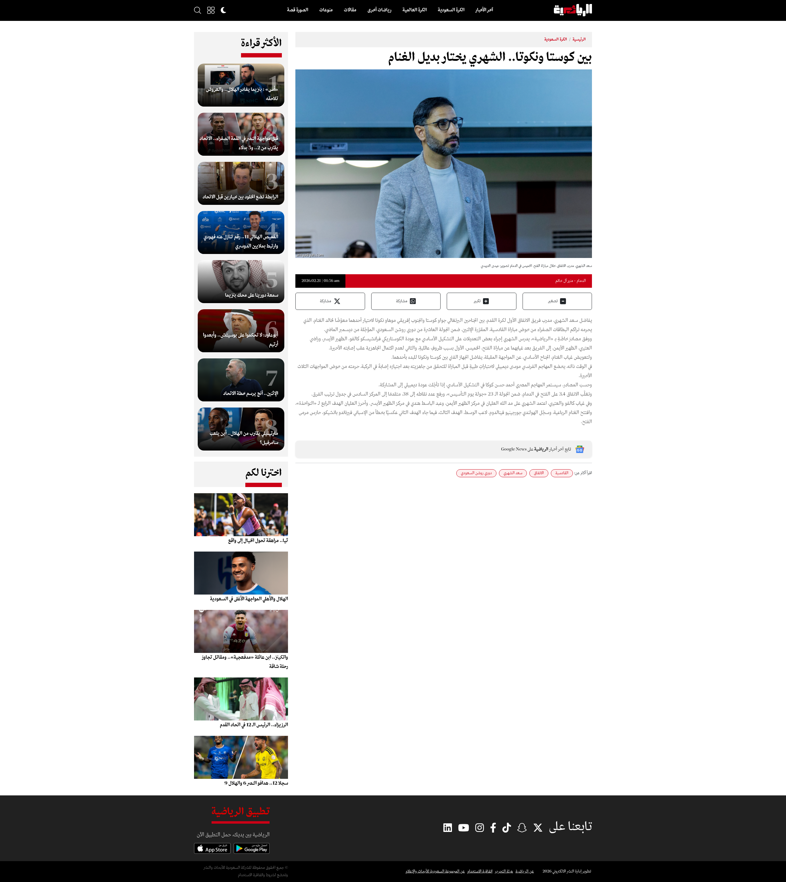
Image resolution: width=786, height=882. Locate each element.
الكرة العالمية (415, 10)
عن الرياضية (525, 871)
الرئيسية (579, 39)
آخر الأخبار (484, 10)
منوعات (326, 10)
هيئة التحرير (504, 871)
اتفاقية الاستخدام (479, 871)
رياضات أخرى (379, 10)
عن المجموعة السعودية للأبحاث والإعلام (435, 871)
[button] (211, 10)
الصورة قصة (297, 10)
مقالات (350, 10)
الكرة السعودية (451, 10)
